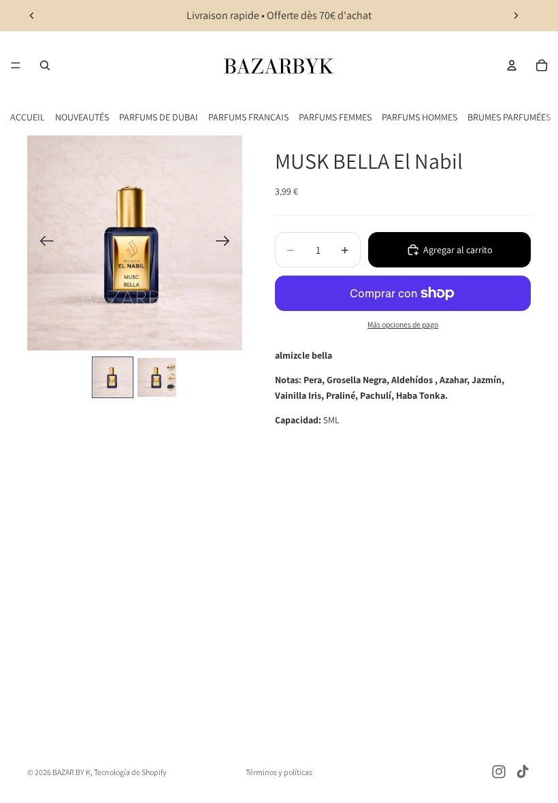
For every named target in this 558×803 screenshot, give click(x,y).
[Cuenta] (512, 65)
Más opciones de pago (402, 324)
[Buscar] (45, 65)
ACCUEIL (27, 117)
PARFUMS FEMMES (335, 117)
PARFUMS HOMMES (419, 117)
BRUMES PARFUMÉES (509, 117)
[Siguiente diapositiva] (516, 16)
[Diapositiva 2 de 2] (156, 377)
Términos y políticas (279, 772)
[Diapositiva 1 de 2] (112, 377)
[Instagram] (499, 772)
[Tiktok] (522, 772)
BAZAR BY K (71, 772)
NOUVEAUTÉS (82, 117)
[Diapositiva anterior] (32, 16)
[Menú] (15, 65)
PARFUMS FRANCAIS (248, 117)
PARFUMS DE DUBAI (158, 117)
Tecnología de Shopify (130, 772)
